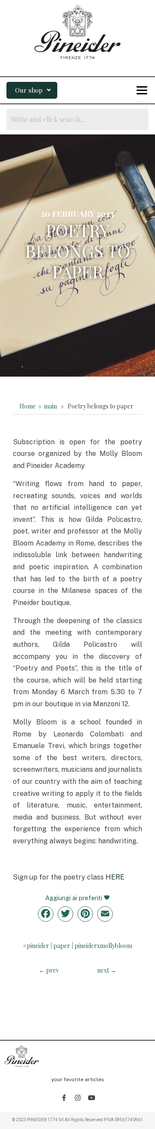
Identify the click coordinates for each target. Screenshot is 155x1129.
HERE (114, 877)
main (50, 406)
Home (27, 406)
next (106, 970)
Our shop (29, 90)
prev (49, 970)
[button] (31, 90)
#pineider (36, 946)
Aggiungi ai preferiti (74, 897)
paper (61, 946)
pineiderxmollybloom (103, 946)
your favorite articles (77, 1079)
